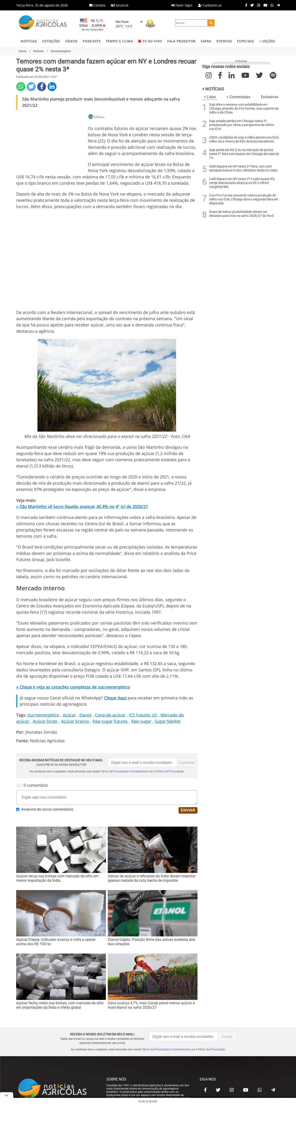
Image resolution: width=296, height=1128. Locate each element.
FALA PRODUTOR (181, 41)
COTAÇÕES (51, 41)
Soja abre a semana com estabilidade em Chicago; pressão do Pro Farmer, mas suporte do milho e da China (244, 108)
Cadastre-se (212, 5)
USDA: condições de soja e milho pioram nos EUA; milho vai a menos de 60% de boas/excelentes (244, 139)
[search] (211, 22)
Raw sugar (141, 721)
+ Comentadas (238, 97)
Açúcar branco (75, 721)
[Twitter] (251, 5)
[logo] (56, 1089)
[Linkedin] (52, 86)
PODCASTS (92, 41)
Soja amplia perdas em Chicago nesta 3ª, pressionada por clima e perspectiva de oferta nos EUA (241, 125)
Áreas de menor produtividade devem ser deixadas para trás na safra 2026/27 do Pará (241, 214)
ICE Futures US (143, 715)
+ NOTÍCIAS (213, 88)
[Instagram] (257, 5)
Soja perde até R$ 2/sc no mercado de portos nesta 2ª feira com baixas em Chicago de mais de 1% (244, 154)
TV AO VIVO (152, 41)
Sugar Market (167, 721)
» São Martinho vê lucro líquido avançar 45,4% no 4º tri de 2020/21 (82, 506)
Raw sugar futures (110, 721)
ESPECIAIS (245, 41)
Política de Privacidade (169, 771)
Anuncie (121, 5)
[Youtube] (264, 5)
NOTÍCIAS (29, 41)
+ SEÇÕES (267, 41)
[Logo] (42, 23)
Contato (98, 5)
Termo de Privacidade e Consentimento (125, 771)
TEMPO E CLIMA (119, 41)
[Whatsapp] (271, 5)
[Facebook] (245, 5)
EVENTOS (224, 41)
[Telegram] (277, 5)
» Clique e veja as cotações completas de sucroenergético (73, 687)
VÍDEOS (71, 41)
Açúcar (69, 715)
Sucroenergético (43, 715)
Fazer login (183, 5)
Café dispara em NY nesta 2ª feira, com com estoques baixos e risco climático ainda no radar (243, 168)
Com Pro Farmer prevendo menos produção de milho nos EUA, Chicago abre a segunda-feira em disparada (243, 199)
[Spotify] (273, 75)
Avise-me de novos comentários (47, 809)
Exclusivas (269, 97)
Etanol (85, 715)
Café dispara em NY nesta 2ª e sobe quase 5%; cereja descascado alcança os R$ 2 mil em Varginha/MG (242, 183)
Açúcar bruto (45, 721)
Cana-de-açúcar (110, 715)
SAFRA (206, 41)
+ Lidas (210, 97)
